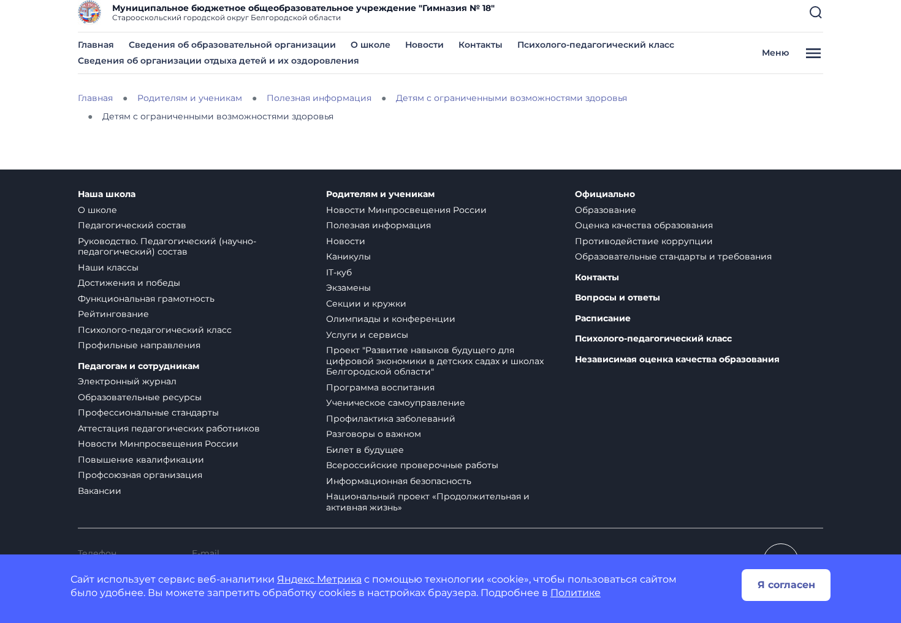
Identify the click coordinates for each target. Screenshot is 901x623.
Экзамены (348, 287)
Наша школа (106, 194)
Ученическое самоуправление (395, 402)
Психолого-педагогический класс (595, 44)
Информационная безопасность (398, 481)
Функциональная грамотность (146, 298)
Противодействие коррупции (644, 241)
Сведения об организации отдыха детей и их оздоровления (218, 60)
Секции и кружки (366, 303)
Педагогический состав (132, 225)
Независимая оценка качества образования (677, 359)
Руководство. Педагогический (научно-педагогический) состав (167, 247)
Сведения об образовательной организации (232, 44)
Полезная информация (378, 225)
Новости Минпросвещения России (158, 443)
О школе (370, 44)
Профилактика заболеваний (390, 418)
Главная (96, 44)
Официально (605, 194)
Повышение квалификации (141, 459)
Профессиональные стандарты (148, 412)
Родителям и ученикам (380, 194)
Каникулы (348, 256)
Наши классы (108, 267)
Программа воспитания (380, 387)
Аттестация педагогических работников (169, 428)
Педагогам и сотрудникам (138, 366)
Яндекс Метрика (319, 579)
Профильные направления (139, 345)
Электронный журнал (127, 381)
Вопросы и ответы (617, 298)
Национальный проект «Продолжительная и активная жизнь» (428, 502)
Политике (575, 593)
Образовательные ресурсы (140, 397)
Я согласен (786, 585)
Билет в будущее (365, 449)
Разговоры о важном (373, 433)
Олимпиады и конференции (390, 318)
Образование (605, 209)
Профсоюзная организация (140, 474)
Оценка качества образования (644, 225)
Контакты (480, 44)
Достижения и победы (129, 282)
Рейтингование (113, 313)
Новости (424, 44)
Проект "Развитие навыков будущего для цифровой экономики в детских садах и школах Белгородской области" (435, 361)
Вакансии (99, 490)
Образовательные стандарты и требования (673, 256)
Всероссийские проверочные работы (412, 465)
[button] (815, 12)
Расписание (603, 318)
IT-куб (339, 272)
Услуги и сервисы (367, 334)
